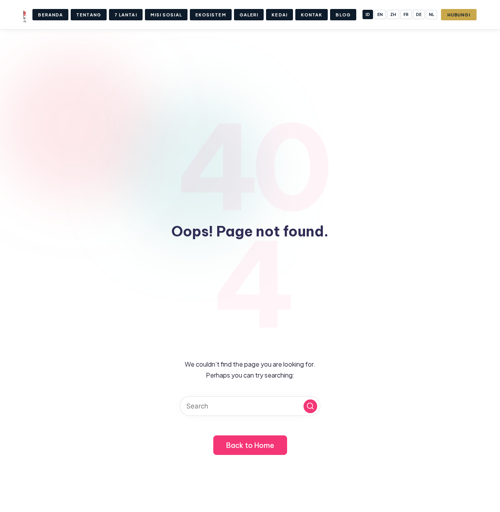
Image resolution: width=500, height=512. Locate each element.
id (368, 14)
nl (431, 14)
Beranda (50, 14)
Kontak (312, 14)
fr (406, 14)
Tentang (88, 14)
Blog (343, 14)
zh (393, 14)
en (380, 14)
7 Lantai (125, 14)
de (418, 14)
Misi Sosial (166, 14)
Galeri (249, 14)
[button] (310, 406)
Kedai (279, 14)
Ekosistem (210, 14)
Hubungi (458, 14)
